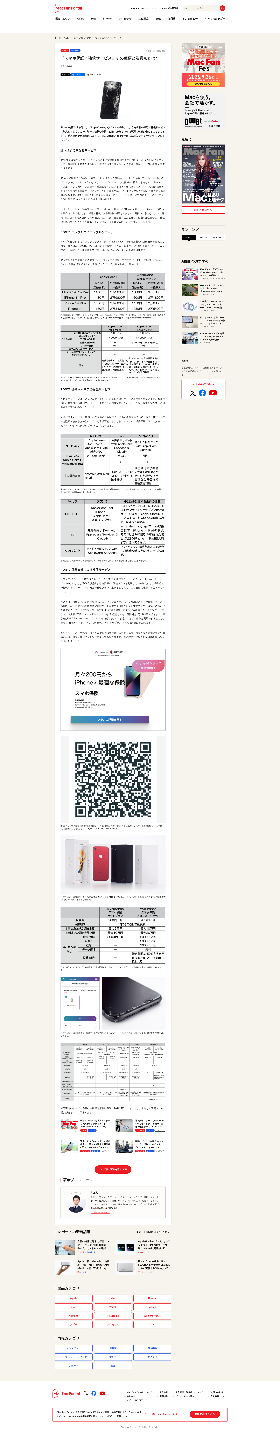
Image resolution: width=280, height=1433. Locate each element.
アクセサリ (125, 18)
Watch (113, 1307)
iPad (73, 1307)
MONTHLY (217, 238)
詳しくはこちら (203, 210)
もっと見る (153, 1232)
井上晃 (69, 66)
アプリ (73, 1324)
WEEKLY (203, 238)
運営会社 (164, 1392)
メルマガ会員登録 (169, 8)
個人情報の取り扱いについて (189, 1392)
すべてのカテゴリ (215, 18)
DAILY (189, 238)
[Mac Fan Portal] (68, 8)
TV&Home (113, 1316)
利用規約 (164, 1396)
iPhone (107, 18)
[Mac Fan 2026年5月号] (203, 174)
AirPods (73, 1316)
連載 (158, 18)
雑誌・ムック (62, 18)
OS (152, 1324)
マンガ (113, 1357)
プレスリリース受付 (185, 1396)
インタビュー (190, 18)
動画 (113, 1365)
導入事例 (152, 1348)
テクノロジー (152, 1357)
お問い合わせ (216, 1392)
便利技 (171, 18)
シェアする (79, 75)
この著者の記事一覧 (100, 1212)
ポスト (66, 75)
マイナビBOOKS (135, 1400)
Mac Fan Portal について (144, 8)
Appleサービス (152, 1316)
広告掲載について (219, 1396)
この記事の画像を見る (113, 1169)
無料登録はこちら (205, 1414)
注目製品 (143, 18)
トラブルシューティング (73, 1357)
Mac (93, 18)
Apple (80, 18)
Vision (152, 1307)
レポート (75, 50)
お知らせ (131, 1396)
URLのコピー (95, 75)
